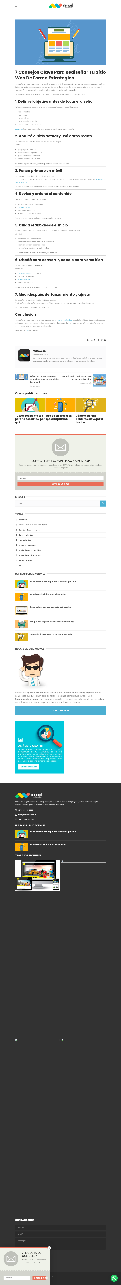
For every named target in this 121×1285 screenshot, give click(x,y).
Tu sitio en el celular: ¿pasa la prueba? (48, 594)
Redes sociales (25, 560)
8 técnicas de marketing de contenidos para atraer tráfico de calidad (44, 379)
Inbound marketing (27, 545)
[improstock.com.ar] (83, 948)
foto (27, 330)
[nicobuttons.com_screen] (83, 1127)
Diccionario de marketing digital (33, 525)
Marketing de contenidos (30, 550)
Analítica (23, 520)
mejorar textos (24, 207)
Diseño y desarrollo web (29, 530)
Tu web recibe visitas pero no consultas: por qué (53, 581)
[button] (114, 1278)
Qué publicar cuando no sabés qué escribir (50, 607)
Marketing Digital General (30, 555)
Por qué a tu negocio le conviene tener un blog (52, 621)
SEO (20, 565)
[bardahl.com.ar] (37, 875)
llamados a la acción (26, 273)
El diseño (19, 129)
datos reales (80, 136)
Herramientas (25, 540)
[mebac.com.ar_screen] (37, 1127)
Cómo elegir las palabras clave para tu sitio (51, 634)
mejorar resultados (64, 320)
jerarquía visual (24, 279)
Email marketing (26, 535)
